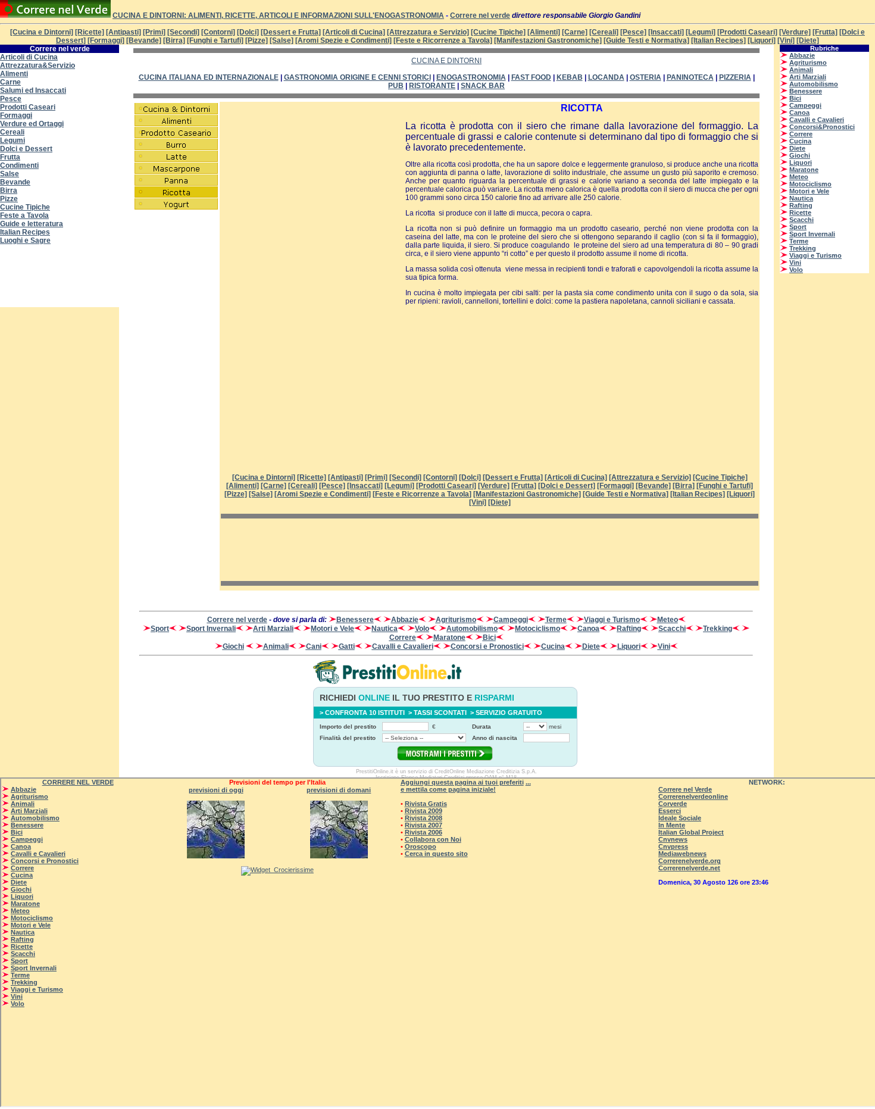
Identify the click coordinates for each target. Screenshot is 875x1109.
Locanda (606, 77)
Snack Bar (483, 86)
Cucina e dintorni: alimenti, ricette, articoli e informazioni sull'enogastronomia (278, 15)
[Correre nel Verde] (55, 15)
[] (422, 494)
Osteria (645, 77)
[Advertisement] (59, 280)
